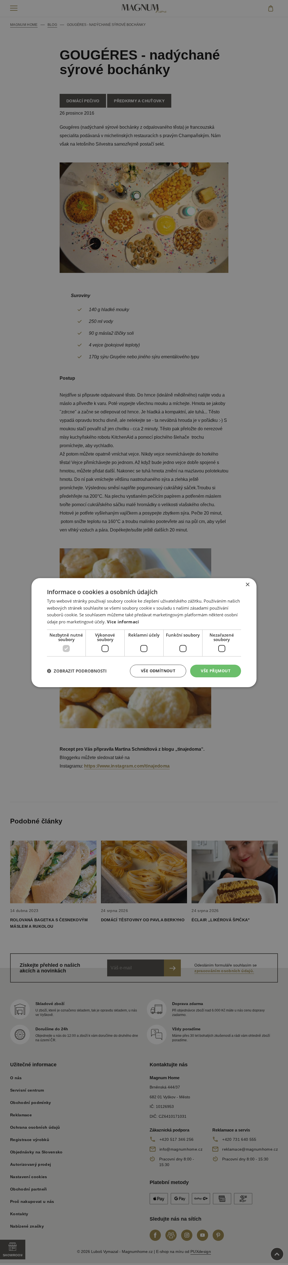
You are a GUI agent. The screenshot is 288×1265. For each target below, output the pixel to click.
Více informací (123, 621)
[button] (77, 671)
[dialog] (144, 632)
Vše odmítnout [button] (158, 670)
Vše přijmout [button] (215, 670)
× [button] (247, 584)
